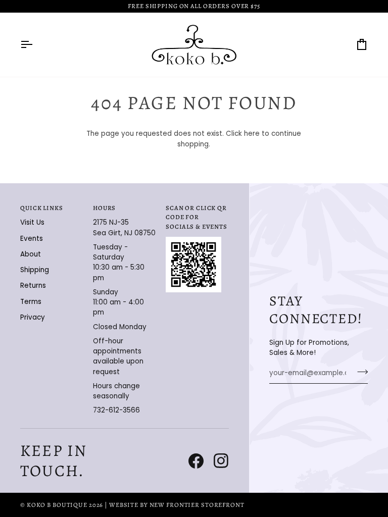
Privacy (32, 317)
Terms (30, 301)
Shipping (34, 270)
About (30, 254)
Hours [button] (104, 207)
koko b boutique (57, 504)
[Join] (359, 372)
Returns (33, 285)
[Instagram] (221, 461)
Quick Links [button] (41, 207)
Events (31, 238)
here (252, 133)
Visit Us (32, 222)
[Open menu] (35, 45)
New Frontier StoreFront (197, 504)
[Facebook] (196, 461)
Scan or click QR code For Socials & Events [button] (196, 217)
